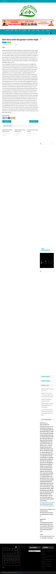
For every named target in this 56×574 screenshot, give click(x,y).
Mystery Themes (19, 572)
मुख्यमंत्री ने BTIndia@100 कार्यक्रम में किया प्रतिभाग (46, 400)
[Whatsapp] (11, 118)
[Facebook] (3, 118)
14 (13, 556)
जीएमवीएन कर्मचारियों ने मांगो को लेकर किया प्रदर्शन (20, 130)
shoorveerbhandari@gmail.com (47, 505)
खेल (43, 30)
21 (13, 559)
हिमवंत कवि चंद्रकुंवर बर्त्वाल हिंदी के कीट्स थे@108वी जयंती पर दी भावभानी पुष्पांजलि (47, 405)
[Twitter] (6, 118)
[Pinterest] (9, 118)
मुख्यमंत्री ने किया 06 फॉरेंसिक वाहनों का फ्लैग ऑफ (7, 130)
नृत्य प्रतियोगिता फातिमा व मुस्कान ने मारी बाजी (32, 130)
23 (18, 559)
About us (4, 1)
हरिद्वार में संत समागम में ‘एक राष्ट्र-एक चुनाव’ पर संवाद (47, 389)
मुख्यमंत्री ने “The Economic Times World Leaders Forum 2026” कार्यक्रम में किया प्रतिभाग (47, 395)
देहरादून (38, 30)
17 (3, 559)
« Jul (3, 567)
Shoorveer (15, 44)
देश (19, 30)
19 (8, 559)
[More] (14, 118)
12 (8, 556)
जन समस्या (24, 30)
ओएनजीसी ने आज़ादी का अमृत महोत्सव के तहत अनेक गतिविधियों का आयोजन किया (34, 121)
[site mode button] (50, 33)
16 (18, 556)
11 (6, 556)
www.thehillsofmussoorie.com (47, 502)
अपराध (33, 30)
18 (6, 559)
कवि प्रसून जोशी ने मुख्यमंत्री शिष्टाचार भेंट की (7, 121)
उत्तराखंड (7, 30)
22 (16, 559)
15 (16, 556)
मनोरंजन (47, 30)
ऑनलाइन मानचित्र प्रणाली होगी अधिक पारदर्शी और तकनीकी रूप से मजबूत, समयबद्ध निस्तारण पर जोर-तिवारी (47, 412)
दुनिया (16, 30)
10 (3, 556)
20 (11, 559)
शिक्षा (29, 30)
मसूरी (12, 30)
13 (11, 556)
